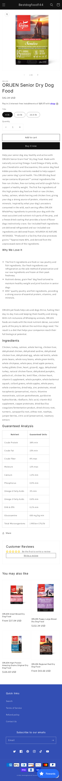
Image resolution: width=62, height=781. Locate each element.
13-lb (19, 114)
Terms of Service (14, 708)
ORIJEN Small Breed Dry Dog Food (13, 615)
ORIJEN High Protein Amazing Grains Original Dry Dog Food (15, 665)
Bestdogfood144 (27, 775)
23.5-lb (33, 114)
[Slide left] (24, 75)
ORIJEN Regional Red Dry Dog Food (43, 665)
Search (9, 701)
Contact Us (11, 721)
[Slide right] (37, 75)
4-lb (7, 114)
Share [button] (8, 533)
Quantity (6, 121)
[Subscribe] (52, 740)
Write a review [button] (31, 555)
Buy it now (31, 145)
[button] (3, 4)
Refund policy (12, 714)
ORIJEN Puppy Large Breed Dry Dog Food (44, 620)
